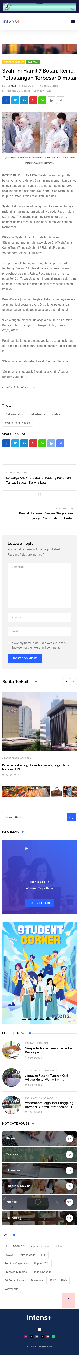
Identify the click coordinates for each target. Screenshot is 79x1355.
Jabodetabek (10, 758)
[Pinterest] (33, 100)
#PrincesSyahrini (14, 414)
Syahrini (56, 414)
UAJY (52, 1280)
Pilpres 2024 (41, 1263)
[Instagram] (25, 1336)
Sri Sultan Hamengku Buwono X (24, 1280)
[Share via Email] (60, 100)
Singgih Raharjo (42, 1272)
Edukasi (30, 1043)
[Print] (51, 100)
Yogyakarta (50, 1070)
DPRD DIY (19, 1246)
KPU (43, 1255)
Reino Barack (38, 414)
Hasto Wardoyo (40, 1246)
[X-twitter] (42, 1336)
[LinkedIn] (24, 100)
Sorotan (25, 758)
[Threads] (31, 1336)
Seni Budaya (32, 1070)
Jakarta (59, 1246)
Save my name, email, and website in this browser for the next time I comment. (39, 645)
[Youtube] (47, 1336)
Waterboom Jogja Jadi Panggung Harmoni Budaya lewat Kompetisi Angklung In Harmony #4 (49, 1107)
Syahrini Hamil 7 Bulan (17, 422)
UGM (64, 1280)
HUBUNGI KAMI (39, 902)
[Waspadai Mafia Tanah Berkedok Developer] (11, 1050)
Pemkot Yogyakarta (17, 1263)
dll (6, 1246)
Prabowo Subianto (16, 1272)
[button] (73, 21)
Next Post (62, 508)
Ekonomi (42, 1043)
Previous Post (19, 472)
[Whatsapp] (42, 100)
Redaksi (11, 86)
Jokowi (9, 1255)
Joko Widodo (27, 1255)
